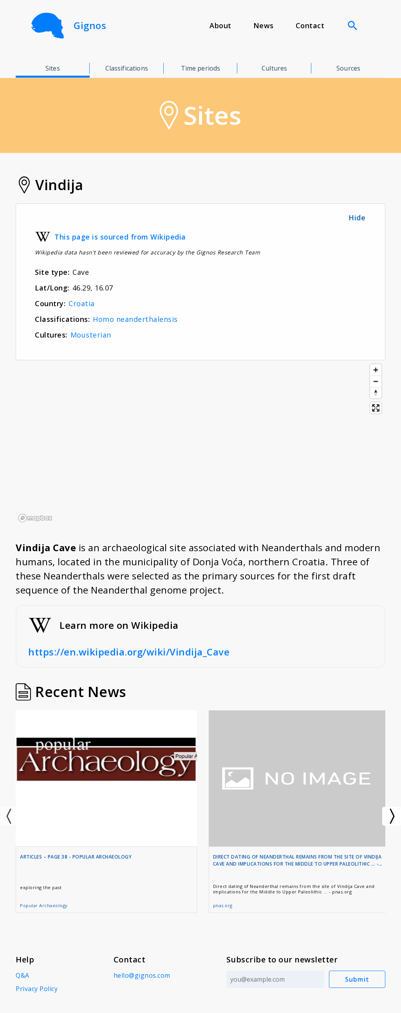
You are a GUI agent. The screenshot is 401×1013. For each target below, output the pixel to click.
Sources (348, 68)
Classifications (126, 68)
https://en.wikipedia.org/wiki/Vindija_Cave (128, 651)
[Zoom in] (375, 370)
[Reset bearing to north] (375, 392)
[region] (200, 442)
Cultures (274, 68)
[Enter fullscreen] (375, 408)
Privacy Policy (37, 988)
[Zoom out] (375, 381)
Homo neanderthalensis (135, 319)
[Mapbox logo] (35, 518)
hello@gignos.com (142, 975)
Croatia (82, 303)
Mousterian (90, 334)
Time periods (200, 68)
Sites (52, 68)
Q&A (22, 975)
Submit (357, 979)
